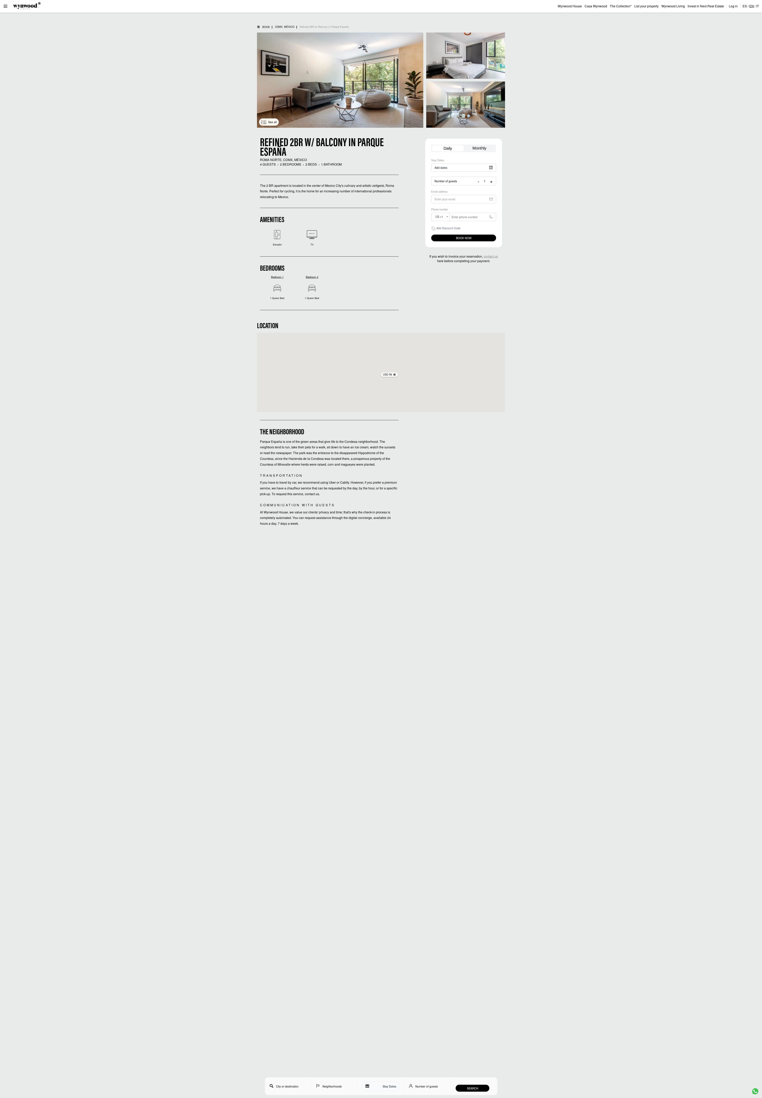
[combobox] (440, 217)
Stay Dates (437, 160)
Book (266, 27)
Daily (448, 148)
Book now (463, 238)
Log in (733, 6)
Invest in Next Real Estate (706, 6)
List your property (646, 6)
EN (751, 6)
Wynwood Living (673, 6)
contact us (491, 256)
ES (745, 6)
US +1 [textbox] (439, 217)
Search (472, 1088)
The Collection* (621, 6)
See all (272, 122)
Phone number (439, 209)
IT (757, 6)
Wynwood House (570, 6)
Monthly (479, 148)
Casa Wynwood (596, 6)
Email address (439, 191)
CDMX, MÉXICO (284, 26)
